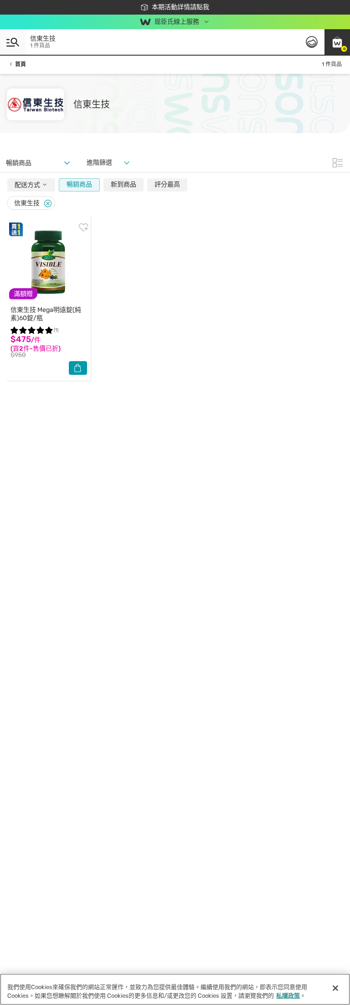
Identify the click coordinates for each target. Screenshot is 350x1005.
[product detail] (48, 263)
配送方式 (28, 185)
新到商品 (123, 184)
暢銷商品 (79, 184)
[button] (337, 42)
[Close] (47, 203)
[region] (175, 989)
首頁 (20, 64)
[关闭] (335, 988)
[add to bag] (78, 368)
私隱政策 (288, 995)
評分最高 (167, 184)
